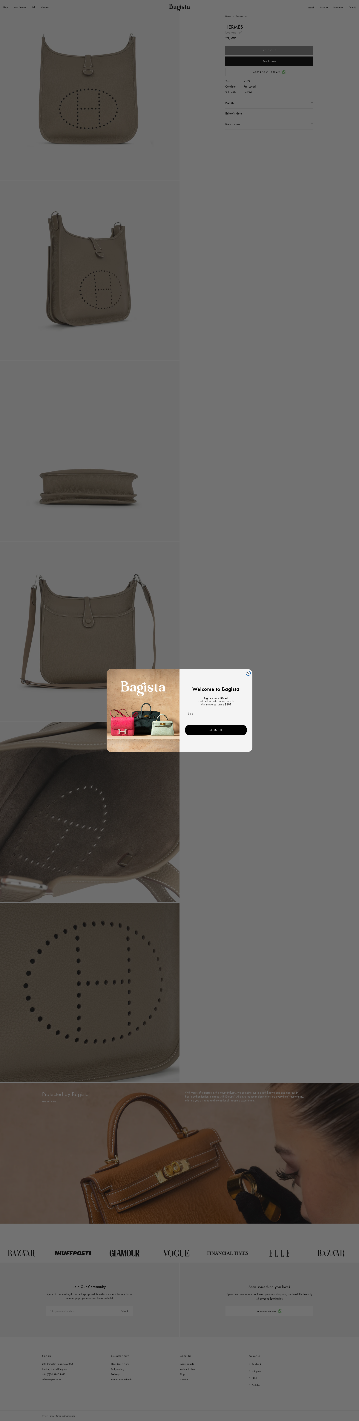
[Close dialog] (248, 673)
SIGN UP (216, 730)
